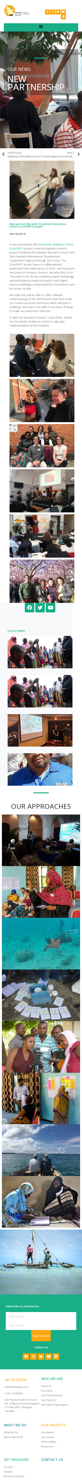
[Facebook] (26, 1356)
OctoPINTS (16, 248)
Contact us (52, 1459)
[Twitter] (57, 12)
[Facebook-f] (47, 12)
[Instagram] (52, 12)
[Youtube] (63, 12)
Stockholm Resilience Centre (56, 244)
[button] (41, 26)
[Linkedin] (63, 17)
